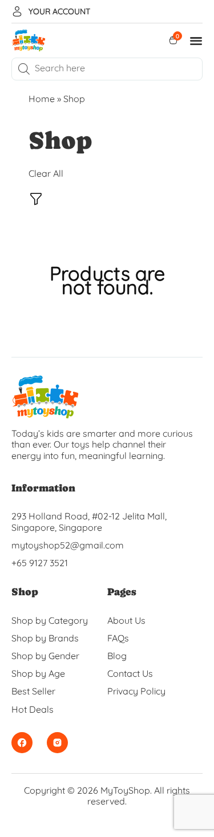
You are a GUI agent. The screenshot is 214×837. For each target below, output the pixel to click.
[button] (197, 41)
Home (42, 98)
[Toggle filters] (36, 201)
